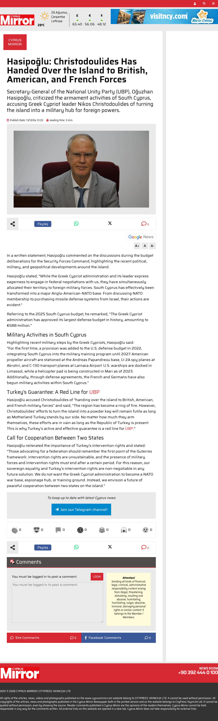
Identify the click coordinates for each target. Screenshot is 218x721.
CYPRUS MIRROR (15, 42)
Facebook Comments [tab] (105, 637)
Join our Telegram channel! (83, 510)
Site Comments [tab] (27, 637)
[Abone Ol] (141, 237)
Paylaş (42, 223)
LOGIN (97, 577)
